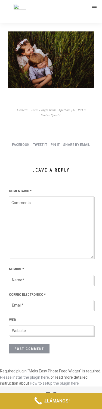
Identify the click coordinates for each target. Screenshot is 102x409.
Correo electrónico (27, 294)
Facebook (20, 145)
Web (12, 320)
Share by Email (76, 145)
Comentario (20, 191)
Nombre (16, 269)
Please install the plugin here (24, 377)
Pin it (55, 145)
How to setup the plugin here (54, 383)
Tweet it (40, 145)
